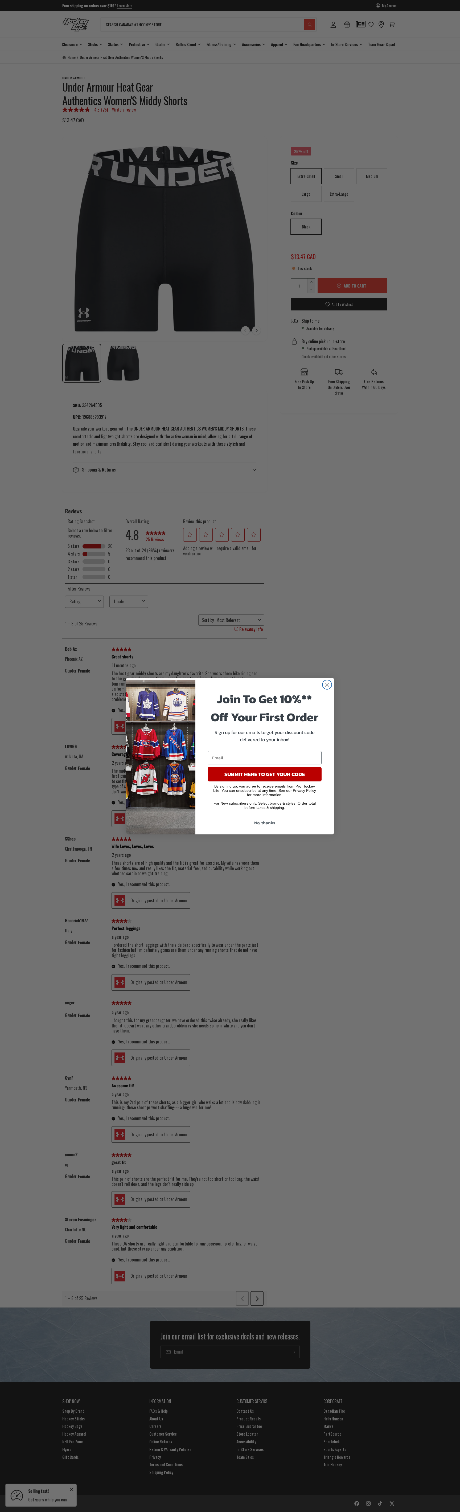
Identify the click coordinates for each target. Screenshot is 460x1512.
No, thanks (264, 822)
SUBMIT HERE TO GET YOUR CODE (264, 774)
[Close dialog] (327, 684)
